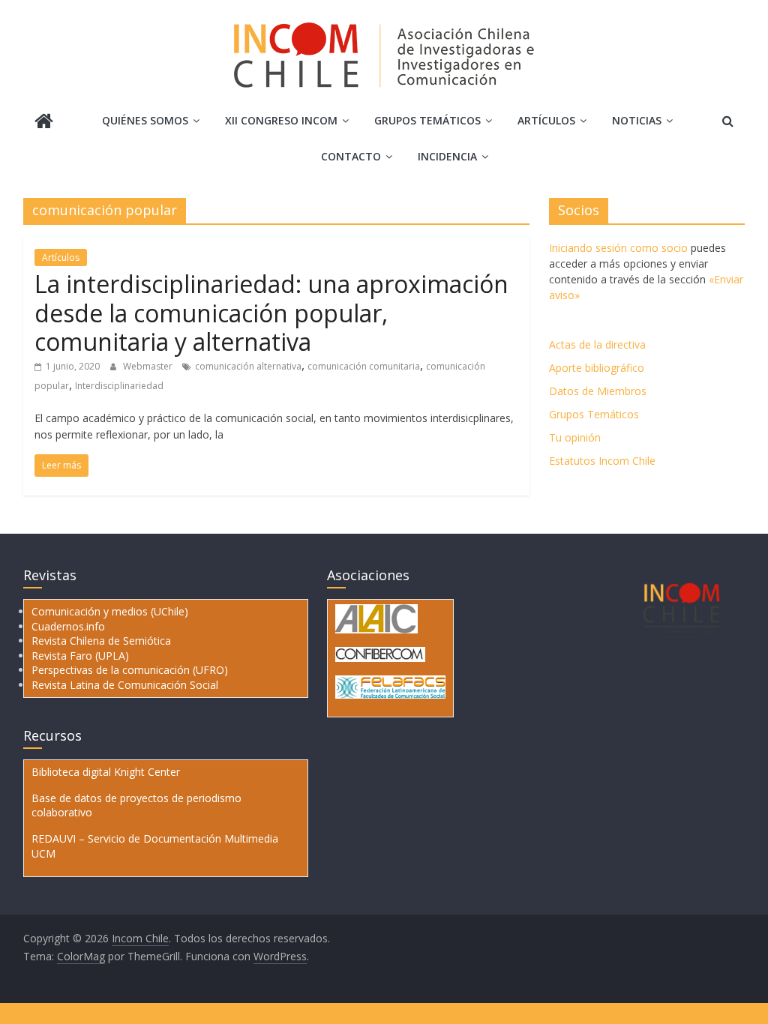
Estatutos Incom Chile (602, 461)
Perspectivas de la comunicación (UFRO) (130, 670)
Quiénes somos (145, 120)
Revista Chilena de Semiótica (101, 640)
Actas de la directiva (597, 344)
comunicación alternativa (248, 366)
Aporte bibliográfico (596, 368)
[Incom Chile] (43, 122)
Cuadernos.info (68, 626)
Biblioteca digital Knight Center (106, 772)
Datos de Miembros (597, 391)
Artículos (546, 120)
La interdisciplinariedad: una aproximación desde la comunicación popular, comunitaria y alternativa (271, 313)
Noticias (637, 120)
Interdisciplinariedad (119, 385)
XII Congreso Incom (281, 120)
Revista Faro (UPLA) (80, 655)
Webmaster (149, 366)
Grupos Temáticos (594, 414)
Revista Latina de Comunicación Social (125, 685)
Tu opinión (575, 437)
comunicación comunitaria (364, 366)
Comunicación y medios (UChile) (110, 611)
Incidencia (447, 156)
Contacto (351, 156)
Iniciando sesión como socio (618, 248)
